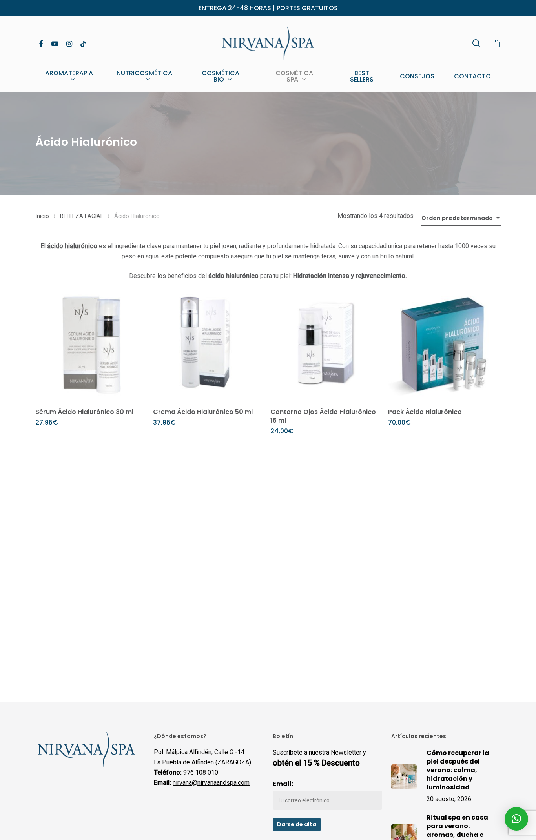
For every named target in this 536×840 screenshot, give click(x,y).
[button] (516, 819)
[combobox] (461, 218)
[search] (476, 43)
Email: (283, 783)
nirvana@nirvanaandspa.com (211, 782)
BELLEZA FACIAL (81, 216)
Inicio (42, 216)
